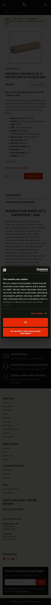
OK (25, 322)
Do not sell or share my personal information (25, 332)
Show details (37, 313)
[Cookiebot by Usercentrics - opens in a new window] (36, 270)
